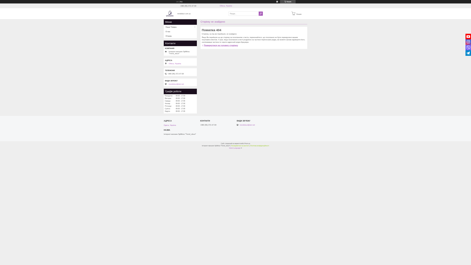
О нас (168, 32)
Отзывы (169, 36)
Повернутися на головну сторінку (221, 45)
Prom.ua (247, 143)
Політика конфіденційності (259, 146)
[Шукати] (261, 14)
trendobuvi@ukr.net (176, 84)
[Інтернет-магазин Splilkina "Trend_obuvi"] (170, 13)
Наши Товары (171, 27)
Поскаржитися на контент (240, 146)
